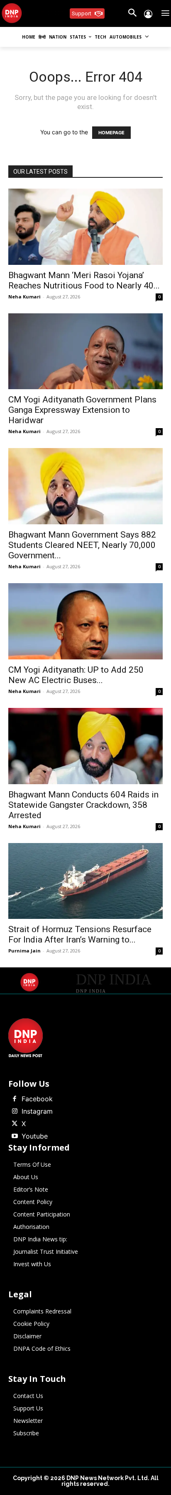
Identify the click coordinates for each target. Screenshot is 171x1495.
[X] (14, 1124)
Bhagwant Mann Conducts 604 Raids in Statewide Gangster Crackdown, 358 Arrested (83, 805)
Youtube (35, 1136)
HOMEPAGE (111, 133)
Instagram (37, 1111)
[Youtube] (14, 1136)
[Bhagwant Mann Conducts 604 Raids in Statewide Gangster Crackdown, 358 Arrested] (85, 746)
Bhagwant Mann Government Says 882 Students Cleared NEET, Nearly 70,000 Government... (82, 545)
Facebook (37, 1098)
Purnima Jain (24, 950)
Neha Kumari (24, 296)
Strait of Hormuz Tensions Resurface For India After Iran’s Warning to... (79, 934)
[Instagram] (14, 1111)
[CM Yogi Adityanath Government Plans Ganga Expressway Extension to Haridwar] (85, 351)
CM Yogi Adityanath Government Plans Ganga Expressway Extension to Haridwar (82, 410)
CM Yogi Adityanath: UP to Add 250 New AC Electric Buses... (76, 675)
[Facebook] (14, 1099)
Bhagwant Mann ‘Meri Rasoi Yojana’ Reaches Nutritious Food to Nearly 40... (84, 280)
